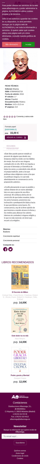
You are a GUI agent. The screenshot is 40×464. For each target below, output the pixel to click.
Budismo (6, 232)
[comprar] (14, 269)
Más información (12, 44)
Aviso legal (20, 453)
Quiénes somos (20, 451)
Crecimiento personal (11, 240)
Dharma (16, 89)
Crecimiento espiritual (11, 236)
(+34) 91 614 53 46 (20, 414)
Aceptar (28, 44)
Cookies (20, 458)
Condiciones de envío (20, 456)
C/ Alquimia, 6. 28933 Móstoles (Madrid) (20, 411)
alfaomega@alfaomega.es (20, 419)
